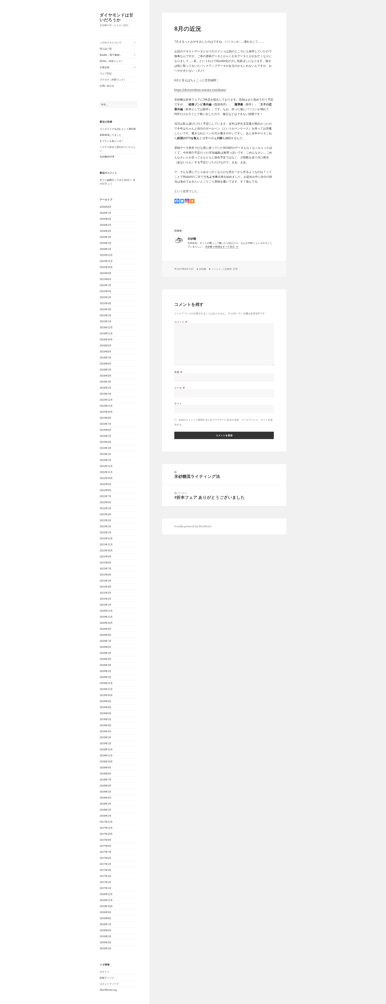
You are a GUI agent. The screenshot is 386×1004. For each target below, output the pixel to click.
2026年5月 (105, 225)
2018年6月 (105, 785)
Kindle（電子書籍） (111, 55)
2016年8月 (105, 918)
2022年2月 (105, 526)
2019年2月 (105, 737)
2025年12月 (106, 255)
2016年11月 (106, 900)
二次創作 (227, 269)
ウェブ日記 (106, 73)
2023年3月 (105, 448)
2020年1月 (105, 677)
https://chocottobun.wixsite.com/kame (200, 90)
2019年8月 (105, 707)
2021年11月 (106, 544)
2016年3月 (105, 948)
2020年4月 (105, 659)
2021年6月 (105, 574)
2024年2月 (105, 387)
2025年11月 (106, 261)
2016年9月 (105, 912)
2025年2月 (105, 315)
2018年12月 (106, 749)
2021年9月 (105, 556)
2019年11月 (106, 689)
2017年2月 (105, 882)
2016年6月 (105, 930)
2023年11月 (106, 405)
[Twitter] (182, 201)
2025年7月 (105, 285)
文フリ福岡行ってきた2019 (114, 180)
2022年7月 (105, 496)
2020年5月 (105, 653)
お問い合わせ (107, 85)
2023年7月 (105, 424)
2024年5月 (105, 369)
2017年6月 (105, 858)
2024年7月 (105, 357)
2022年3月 (105, 520)
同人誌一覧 (106, 48)
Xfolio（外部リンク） (111, 61)
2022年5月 (105, 508)
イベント (216, 269)
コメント (181, 321)
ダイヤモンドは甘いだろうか (116, 17)
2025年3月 (105, 309)
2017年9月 (105, 840)
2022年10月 (106, 478)
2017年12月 (106, 821)
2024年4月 (105, 375)
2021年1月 (105, 604)
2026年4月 (105, 231)
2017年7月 (105, 852)
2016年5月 (105, 936)
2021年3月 (105, 592)
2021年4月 (105, 586)
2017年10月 (106, 833)
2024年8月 (105, 351)
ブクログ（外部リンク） (113, 79)
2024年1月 (105, 393)
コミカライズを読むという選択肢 (118, 129)
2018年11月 (106, 755)
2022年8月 (105, 490)
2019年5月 (105, 719)
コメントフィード (109, 983)
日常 (235, 269)
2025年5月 (105, 297)
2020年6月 (105, 647)
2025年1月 (105, 321)
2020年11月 (106, 616)
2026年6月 (105, 219)
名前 (178, 372)
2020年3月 (105, 665)
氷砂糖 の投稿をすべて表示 (220, 246)
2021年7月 (105, 568)
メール (179, 387)
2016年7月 (105, 924)
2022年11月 (106, 472)
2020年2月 (105, 671)
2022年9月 (105, 484)
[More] (192, 201)
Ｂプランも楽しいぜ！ (112, 141)
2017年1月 (105, 888)
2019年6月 (105, 713)
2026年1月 (105, 249)
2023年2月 (105, 454)
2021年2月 (105, 598)
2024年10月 (106, 339)
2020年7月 (105, 641)
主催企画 (104, 67)
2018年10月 (106, 761)
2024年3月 (105, 381)
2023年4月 (105, 442)
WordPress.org (108, 989)
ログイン (104, 971)
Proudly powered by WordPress (192, 526)
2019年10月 (106, 695)
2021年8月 (105, 562)
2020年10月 (106, 622)
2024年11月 (106, 333)
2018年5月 (105, 791)
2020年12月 (106, 610)
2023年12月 (106, 399)
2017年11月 (106, 827)
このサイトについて (110, 42)
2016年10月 (106, 906)
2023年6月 (105, 430)
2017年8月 (105, 846)
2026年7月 (105, 212)
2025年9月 (105, 273)
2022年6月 (105, 502)
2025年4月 (105, 303)
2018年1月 (105, 815)
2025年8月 (105, 279)
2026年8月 (105, 206)
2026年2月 (105, 243)
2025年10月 (106, 267)
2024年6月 (105, 363)
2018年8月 (105, 773)
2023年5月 (105, 436)
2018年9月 (105, 767)
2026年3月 (105, 237)
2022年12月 (106, 466)
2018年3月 (105, 803)
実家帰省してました (110, 135)
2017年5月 (105, 864)
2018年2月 (105, 809)
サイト (178, 403)
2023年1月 (105, 460)
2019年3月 (105, 731)
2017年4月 (105, 870)
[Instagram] (187, 201)
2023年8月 (105, 417)
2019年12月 (106, 683)
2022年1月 (105, 532)
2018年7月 (105, 779)
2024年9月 (105, 345)
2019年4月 (105, 725)
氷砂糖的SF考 (107, 156)
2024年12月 (106, 327)
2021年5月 (105, 580)
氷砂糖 (202, 269)
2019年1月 (105, 743)
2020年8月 (105, 635)
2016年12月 (106, 894)
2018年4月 (105, 797)
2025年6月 (105, 291)
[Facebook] (177, 201)
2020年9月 (105, 628)
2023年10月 (106, 411)
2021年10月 (106, 550)
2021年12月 (106, 538)
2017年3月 (105, 876)
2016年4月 (105, 942)
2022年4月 (105, 514)
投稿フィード (107, 977)
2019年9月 (105, 701)
